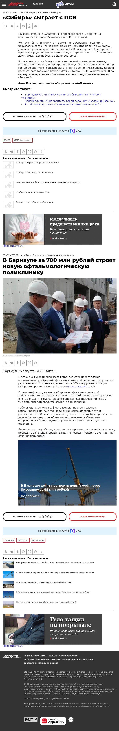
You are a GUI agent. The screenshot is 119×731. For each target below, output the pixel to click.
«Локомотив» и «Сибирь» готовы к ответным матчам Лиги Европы (47, 182)
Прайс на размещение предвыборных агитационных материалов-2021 (58, 660)
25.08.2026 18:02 (10, 255)
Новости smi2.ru (13, 245)
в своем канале (77, 386)
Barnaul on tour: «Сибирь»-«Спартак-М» (35, 202)
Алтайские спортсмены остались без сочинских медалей (62, 104)
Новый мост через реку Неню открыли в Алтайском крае (43, 582)
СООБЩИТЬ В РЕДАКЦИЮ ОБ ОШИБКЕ (41, 663)
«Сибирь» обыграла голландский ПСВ (34, 172)
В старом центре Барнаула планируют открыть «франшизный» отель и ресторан (55, 572)
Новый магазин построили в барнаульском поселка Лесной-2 (46, 602)
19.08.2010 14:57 (10, 12)
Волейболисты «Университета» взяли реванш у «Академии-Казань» (69, 100)
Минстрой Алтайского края (16, 355)
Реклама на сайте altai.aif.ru (63, 656)
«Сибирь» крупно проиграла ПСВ (32, 192)
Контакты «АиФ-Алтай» (35, 656)
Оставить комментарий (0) (93, 116)
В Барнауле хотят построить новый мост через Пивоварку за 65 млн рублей (61, 487)
